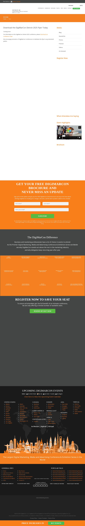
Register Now (62, 58)
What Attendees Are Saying (68, 116)
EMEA (76, 410)
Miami (21, 404)
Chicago (8, 410)
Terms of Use (51, 518)
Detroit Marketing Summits (75, 478)
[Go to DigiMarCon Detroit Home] (7, 13)
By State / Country (50, 394)
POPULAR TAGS (57, 468)
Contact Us (21, 480)
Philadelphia (23, 411)
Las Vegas (8, 421)
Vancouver (37, 408)
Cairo (49, 419)
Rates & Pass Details (24, 473)
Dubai (49, 413)
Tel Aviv (50, 414)
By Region (59, 394)
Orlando (22, 410)
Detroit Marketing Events (59, 471)
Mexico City (37, 413)
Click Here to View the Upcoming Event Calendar (42, 397)
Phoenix (22, 413)
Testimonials (22, 474)
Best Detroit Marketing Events (60, 474)
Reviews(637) (76, 5)
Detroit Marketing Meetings (76, 473)
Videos (61, 47)
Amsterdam (51, 404)
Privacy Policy (33, 518)
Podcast (61, 43)
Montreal (36, 404)
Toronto (36, 406)
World (76, 413)
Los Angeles (9, 423)
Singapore (64, 408)
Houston (8, 419)
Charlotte (8, 408)
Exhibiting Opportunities (25, 478)
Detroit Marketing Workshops (76, 480)
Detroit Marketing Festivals (76, 471)
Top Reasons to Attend (9, 478)
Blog (60, 32)
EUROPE (49, 402)
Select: (24, 394)
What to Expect (7, 474)
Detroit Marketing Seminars (76, 476)
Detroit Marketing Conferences (60, 478)
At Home (77, 408)
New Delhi (65, 404)
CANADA (35, 402)
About (4, 471)
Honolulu (8, 417)
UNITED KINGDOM (39, 419)
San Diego (22, 415)
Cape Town (51, 421)
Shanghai (64, 406)
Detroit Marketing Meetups (76, 474)
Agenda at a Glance (8, 473)
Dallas (7, 411)
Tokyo (63, 410)
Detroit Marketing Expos (59, 480)
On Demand (62, 51)
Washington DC (24, 421)
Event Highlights (63, 122)
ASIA (62, 402)
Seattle (21, 419)
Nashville (22, 406)
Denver (8, 413)
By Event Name (32, 394)
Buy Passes (22, 471)
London (36, 421)
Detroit (7, 415)
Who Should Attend (8, 476)
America (77, 404)
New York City (23, 408)
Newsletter (62, 36)
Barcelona (50, 406)
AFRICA (49, 417)
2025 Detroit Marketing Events (60, 473)
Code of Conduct (42, 518)
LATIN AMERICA (38, 411)
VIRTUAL (76, 402)
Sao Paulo (36, 416)
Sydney (64, 418)
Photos (61, 40)
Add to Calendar (16, 1)
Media (59, 28)
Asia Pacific (78, 406)
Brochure (60, 145)
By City (40, 394)
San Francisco (23, 417)
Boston (8, 406)
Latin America (78, 411)
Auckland (64, 414)
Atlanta (7, 404)
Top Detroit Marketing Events (60, 476)
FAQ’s (4, 480)
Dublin (49, 408)
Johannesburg (51, 423)
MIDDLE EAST (51, 411)
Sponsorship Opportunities (26, 476)
